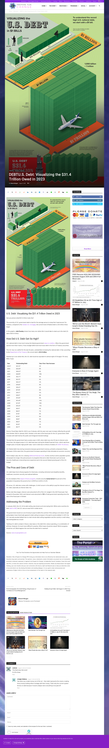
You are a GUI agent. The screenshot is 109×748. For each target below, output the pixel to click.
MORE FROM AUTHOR (26, 612)
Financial (81, 1)
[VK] (31, 192)
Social (83, 6)
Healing (55, 1)
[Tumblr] (55, 192)
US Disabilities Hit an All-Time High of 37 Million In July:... (87, 301)
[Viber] (43, 192)
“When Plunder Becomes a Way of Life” (38, 650)
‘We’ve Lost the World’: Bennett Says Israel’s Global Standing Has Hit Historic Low (15, 652)
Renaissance (67, 1)
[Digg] (63, 192)
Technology (74, 1)
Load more (86, 507)
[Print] (47, 192)
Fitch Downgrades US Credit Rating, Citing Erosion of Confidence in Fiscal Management (21, 589)
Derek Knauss (75, 373)
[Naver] (67, 192)
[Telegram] (39, 192)
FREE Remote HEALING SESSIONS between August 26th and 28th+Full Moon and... (86, 276)
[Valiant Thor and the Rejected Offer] (76, 451)
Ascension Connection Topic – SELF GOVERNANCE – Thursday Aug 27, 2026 (92, 500)
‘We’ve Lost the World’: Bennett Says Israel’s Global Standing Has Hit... (86, 325)
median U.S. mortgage (29, 324)
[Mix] (59, 192)
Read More (87, 249)
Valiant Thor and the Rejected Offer (92, 449)
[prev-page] (7, 657)
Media (60, 1)
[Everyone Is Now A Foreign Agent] (60, 642)
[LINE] (51, 192)
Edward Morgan (14, 183)
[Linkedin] (27, 192)
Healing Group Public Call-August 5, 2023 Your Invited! (57, 589)
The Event (52, 6)
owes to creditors (49, 343)
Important (22, 170)
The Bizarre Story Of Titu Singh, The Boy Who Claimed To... (86, 393)
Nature (94, 1)
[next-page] (10, 657)
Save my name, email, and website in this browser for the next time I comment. (30, 726)
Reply (13, 674)
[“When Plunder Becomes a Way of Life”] (38, 642)
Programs (73, 6)
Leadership (88, 1)
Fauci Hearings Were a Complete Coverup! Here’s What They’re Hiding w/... (92, 442)
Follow (99, 200)
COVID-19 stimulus (62, 444)
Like (100, 196)
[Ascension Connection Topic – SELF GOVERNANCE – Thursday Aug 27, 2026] (76, 501)
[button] (99, 6)
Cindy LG (74, 281)
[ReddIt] (23, 192)
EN (100, 1)
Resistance (63, 6)
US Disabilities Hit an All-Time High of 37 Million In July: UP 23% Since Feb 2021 (59, 632)
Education (16, 11)
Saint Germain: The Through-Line (36, 630)
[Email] (35, 192)
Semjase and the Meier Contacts (91, 482)
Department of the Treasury (18, 352)
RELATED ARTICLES (12, 612)
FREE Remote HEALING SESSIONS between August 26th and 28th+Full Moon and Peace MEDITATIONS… (15, 632)
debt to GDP (13, 508)
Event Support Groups (33, 1)
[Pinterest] (16, 192)
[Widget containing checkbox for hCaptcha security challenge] (19, 732)
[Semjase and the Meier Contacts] (76, 484)
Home (43, 6)
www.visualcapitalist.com (18, 533)
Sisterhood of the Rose (46, 1)
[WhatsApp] (20, 192)
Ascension (23, 1)
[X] (12, 192)
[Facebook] (8, 192)
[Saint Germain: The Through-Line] (38, 622)
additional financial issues (37, 455)
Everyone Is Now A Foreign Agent (58, 650)
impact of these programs (28, 479)
